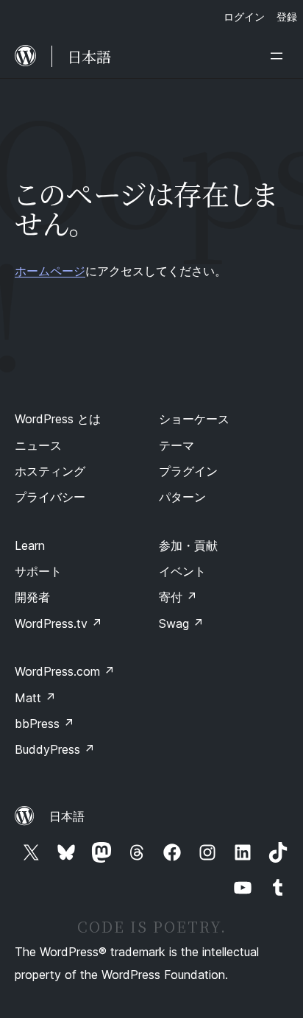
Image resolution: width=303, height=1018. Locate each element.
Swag (181, 623)
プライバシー (50, 496)
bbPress (44, 723)
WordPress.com (65, 671)
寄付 (178, 597)
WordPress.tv (58, 623)
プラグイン (188, 471)
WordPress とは (58, 418)
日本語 (67, 816)
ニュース (38, 445)
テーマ (176, 445)
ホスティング (50, 471)
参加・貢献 (188, 545)
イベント (182, 571)
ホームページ (50, 271)
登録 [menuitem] (287, 16)
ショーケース (194, 418)
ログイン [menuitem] (244, 16)
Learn (30, 545)
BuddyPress (55, 749)
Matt (35, 697)
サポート (38, 571)
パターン (182, 496)
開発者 (32, 597)
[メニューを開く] (279, 56)
